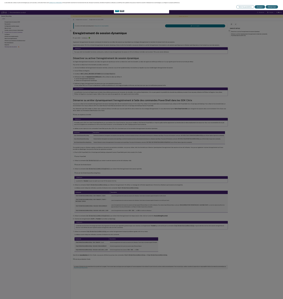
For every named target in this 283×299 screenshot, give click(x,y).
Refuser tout (272, 7)
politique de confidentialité (55, 2)
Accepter (260, 7)
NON (122, 10)
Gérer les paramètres (245, 7)
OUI (117, 10)
